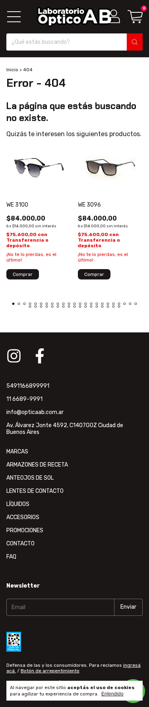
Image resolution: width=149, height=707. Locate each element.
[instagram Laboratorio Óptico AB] (13, 355)
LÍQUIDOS (17, 504)
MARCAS (17, 451)
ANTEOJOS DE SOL (30, 478)
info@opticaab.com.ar (35, 412)
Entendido (112, 694)
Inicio (12, 69)
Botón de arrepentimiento (50, 671)
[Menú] (13, 16)
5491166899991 (27, 386)
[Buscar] (135, 42)
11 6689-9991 (24, 399)
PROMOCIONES (24, 530)
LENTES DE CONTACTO (35, 491)
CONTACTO (20, 543)
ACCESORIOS (22, 517)
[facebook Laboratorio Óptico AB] (39, 355)
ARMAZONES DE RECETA (37, 464)
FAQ (11, 556)
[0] (135, 16)
